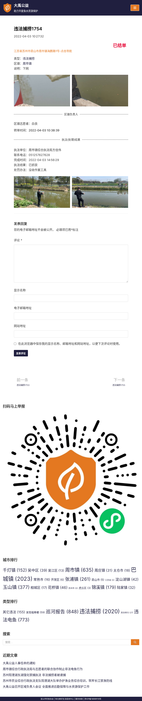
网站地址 (20, 326)
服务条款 (79, 699)
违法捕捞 (29, 58)
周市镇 (27, 63)
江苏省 (109, 580)
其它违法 (14, 612)
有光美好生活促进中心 (64, 699)
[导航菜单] (135, 8)
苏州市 (73, 588)
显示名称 (20, 290)
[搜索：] (71, 642)
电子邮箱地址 (23, 308)
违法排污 (127, 612)
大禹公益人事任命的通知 (19, 663)
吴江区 (56, 570)
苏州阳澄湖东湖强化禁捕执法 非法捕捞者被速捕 (34, 675)
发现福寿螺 (35, 612)
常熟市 (41, 579)
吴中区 (37, 570)
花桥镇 (57, 587)
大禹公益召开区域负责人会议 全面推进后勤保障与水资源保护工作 (46, 686)
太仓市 (121, 570)
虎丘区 (85, 587)
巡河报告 (62, 611)
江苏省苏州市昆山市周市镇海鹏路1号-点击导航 (43, 51)
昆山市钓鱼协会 (47, 699)
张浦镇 (78, 579)
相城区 (39, 588)
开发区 (57, 579)
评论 (18, 240)
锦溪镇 (104, 587)
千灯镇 (15, 570)
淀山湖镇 (126, 579)
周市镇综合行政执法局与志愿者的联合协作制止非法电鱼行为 (43, 669)
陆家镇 (126, 587)
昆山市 (98, 579)
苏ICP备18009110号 (92, 699)
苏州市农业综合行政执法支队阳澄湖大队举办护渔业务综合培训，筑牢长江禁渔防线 (57, 680)
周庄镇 (103, 570)
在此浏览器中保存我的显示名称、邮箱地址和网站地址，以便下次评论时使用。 (70, 344)
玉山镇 (16, 587)
